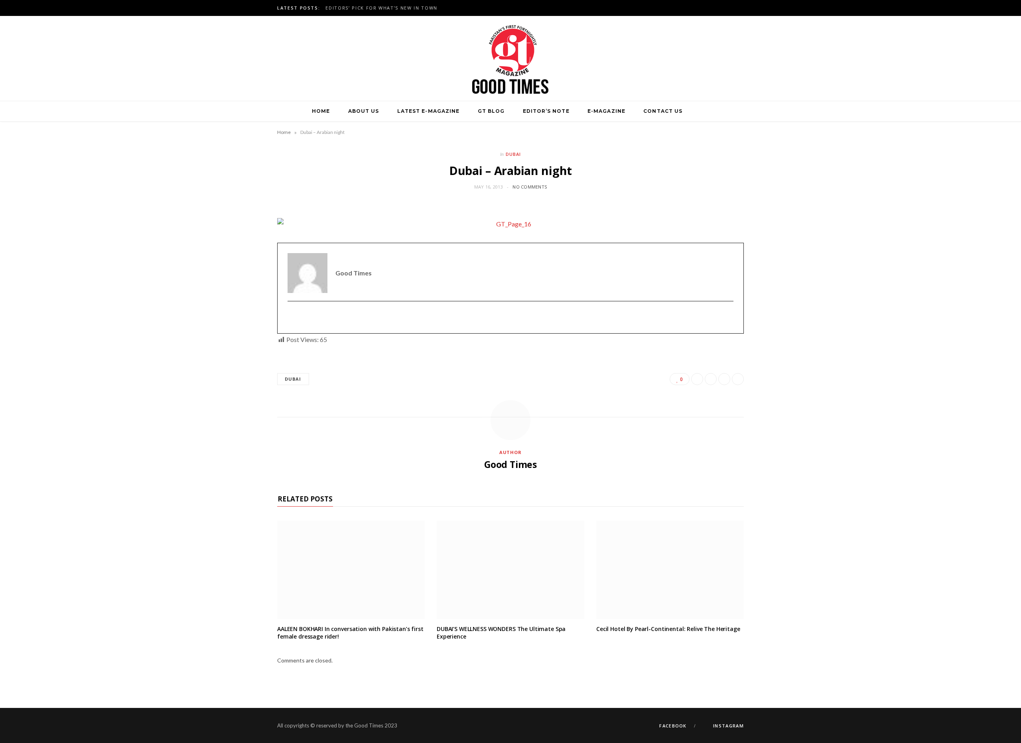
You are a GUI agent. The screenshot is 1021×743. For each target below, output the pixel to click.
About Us (363, 111)
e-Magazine (606, 111)
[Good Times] (510, 58)
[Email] (738, 379)
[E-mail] (293, 317)
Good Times (510, 464)
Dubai (513, 154)
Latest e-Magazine (428, 111)
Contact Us (662, 111)
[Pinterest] (724, 379)
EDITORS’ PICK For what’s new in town (381, 8)
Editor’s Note (546, 111)
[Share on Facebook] (697, 379)
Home (321, 111)
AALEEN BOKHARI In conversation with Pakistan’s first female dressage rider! (350, 632)
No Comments (529, 187)
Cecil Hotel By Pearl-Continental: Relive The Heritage (668, 629)
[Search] (700, 111)
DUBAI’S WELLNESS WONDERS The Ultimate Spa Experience (501, 632)
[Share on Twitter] (711, 379)
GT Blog (491, 111)
